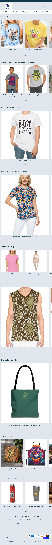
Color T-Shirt (11, 274)
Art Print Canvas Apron (35, 469)
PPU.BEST (11, 541)
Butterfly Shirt (11, 49)
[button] (2, 6)
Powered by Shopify (17, 541)
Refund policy (24, 541)
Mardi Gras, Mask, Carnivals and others (12, 95)
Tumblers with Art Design (35, 506)
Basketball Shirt (24, 349)
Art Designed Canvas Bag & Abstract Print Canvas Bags (24, 425)
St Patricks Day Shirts (35, 95)
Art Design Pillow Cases (11, 469)
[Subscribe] (36, 523)
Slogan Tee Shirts (24, 160)
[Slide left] (23, 55)
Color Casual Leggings (35, 274)
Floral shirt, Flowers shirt (35, 49)
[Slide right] (28, 55)
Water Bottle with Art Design (11, 506)
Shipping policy (46, 541)
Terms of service (38, 541)
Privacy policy (31, 541)
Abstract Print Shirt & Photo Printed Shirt (24, 236)
